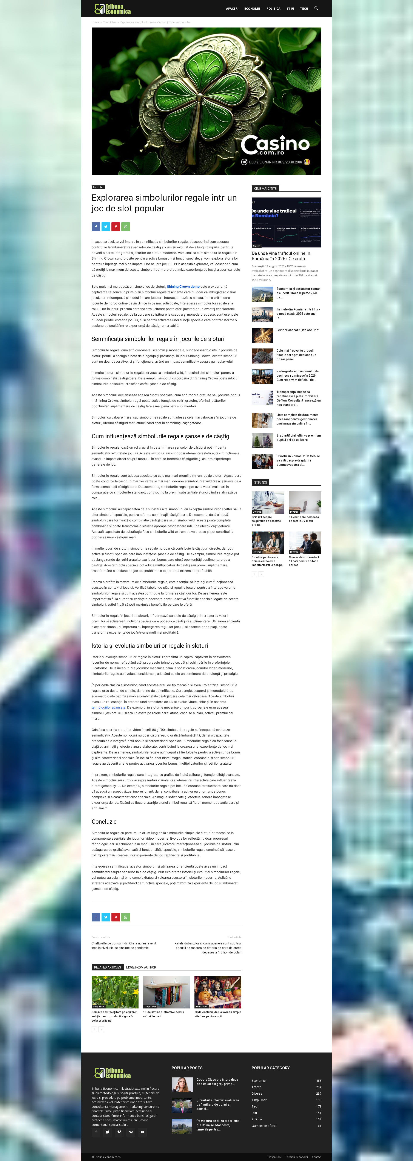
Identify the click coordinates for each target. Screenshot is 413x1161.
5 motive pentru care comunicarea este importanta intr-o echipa (267, 561)
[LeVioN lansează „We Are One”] (262, 335)
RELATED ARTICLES (107, 967)
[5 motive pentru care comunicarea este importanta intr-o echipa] (268, 543)
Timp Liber (109, 22)
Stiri (290, 8)
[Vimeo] (119, 1132)
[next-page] (101, 1029)
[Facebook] (96, 226)
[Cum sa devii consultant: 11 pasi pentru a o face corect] (305, 543)
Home (95, 22)
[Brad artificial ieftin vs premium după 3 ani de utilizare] (262, 440)
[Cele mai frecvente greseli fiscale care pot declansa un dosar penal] (262, 356)
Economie (252, 8)
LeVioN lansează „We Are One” (298, 330)
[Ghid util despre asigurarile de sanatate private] (268, 502)
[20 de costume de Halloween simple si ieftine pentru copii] (217, 992)
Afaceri (232, 8)
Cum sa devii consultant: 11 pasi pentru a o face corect (304, 561)
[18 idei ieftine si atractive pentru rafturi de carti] (166, 992)
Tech (304, 8)
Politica (273, 8)
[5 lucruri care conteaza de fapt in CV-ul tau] (305, 502)
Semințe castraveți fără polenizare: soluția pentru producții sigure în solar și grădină (114, 1016)
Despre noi (274, 1157)
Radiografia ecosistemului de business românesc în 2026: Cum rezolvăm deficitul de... (298, 376)
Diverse (257, 511)
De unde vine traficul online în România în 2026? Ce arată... (281, 256)
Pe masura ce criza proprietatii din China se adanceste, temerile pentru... (218, 1125)
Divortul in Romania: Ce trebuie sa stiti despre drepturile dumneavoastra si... (298, 460)
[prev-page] (94, 1029)
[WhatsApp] (125, 226)
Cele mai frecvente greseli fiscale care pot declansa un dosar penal (296, 355)
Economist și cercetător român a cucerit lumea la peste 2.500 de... (299, 293)
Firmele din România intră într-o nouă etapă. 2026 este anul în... (298, 314)
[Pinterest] (115, 226)
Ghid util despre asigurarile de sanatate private (266, 520)
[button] (316, 9)
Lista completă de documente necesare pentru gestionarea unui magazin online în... (297, 419)
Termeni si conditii (296, 1157)
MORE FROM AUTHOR (141, 967)
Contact (316, 1157)
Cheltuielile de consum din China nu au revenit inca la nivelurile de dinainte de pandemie (124, 945)
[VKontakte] (130, 1132)
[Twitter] (106, 226)
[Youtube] (142, 1132)
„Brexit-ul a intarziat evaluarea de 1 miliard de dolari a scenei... (218, 1104)
